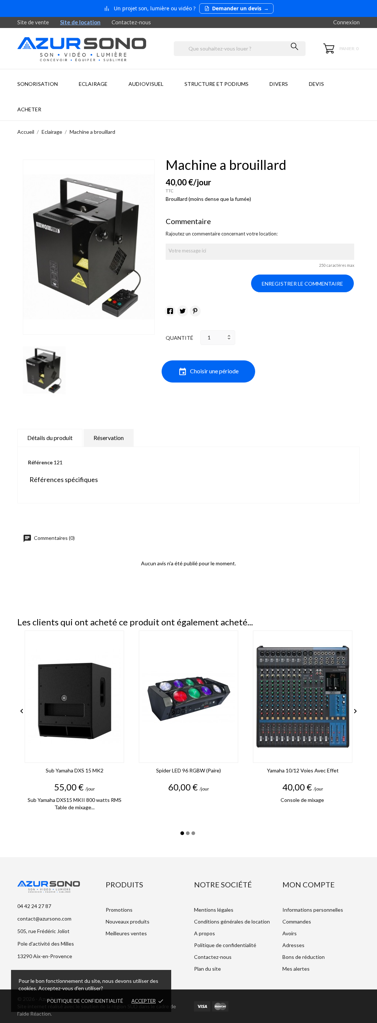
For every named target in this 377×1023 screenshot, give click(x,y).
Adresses (293, 945)
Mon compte (308, 884)
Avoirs (289, 933)
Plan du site (207, 969)
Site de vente (33, 22)
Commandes (296, 921)
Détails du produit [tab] (50, 437)
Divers (278, 84)
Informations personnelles (312, 910)
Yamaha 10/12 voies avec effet (303, 770)
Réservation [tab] (109, 437)
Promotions (119, 910)
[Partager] (170, 311)
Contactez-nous (131, 22)
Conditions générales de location (232, 921)
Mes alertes (296, 969)
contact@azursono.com (44, 918)
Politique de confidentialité (85, 1001)
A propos (204, 933)
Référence (40, 462)
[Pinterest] (195, 311)
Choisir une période (208, 371)
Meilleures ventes (126, 933)
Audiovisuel (145, 84)
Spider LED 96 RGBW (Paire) (188, 770)
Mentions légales (213, 910)
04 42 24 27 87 (34, 906)
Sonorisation (37, 84)
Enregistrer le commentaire (302, 283)
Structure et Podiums (216, 84)
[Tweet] (182, 311)
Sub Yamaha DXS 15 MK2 (74, 770)
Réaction (40, 1013)
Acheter (29, 109)
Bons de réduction (303, 957)
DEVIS (316, 84)
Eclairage (93, 84)
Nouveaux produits (127, 921)
